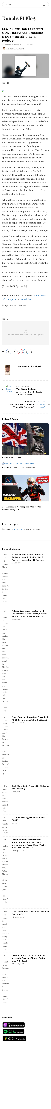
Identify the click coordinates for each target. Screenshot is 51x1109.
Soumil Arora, (39, 295)
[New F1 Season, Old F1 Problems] (25, 463)
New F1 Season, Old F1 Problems (19, 468)
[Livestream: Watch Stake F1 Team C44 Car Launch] (5, 930)
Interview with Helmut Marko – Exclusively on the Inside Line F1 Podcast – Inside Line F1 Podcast (28, 557)
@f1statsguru (9, 299)
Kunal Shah (26, 299)
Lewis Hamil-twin (11, 458)
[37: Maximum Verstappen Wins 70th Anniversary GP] (25, 488)
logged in (18, 529)
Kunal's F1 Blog (18, 18)
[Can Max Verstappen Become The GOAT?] (5, 825)
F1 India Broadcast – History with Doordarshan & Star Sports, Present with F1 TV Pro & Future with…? (29, 614)
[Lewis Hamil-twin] (25, 439)
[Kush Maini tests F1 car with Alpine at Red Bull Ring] (5, 799)
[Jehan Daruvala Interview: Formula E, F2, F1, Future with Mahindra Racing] (5, 748)
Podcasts (7, 45)
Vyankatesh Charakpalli (15, 48)
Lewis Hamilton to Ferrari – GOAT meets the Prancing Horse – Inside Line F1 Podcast (28, 958)
